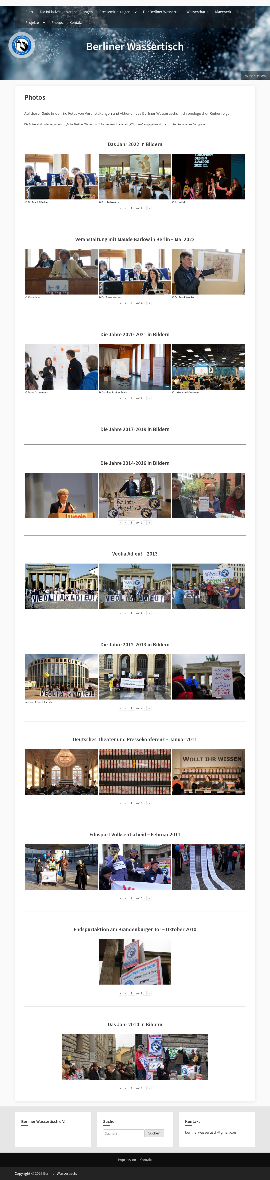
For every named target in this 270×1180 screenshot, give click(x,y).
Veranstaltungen (79, 11)
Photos (57, 22)
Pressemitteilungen (114, 11)
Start (29, 11)
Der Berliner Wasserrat (161, 11)
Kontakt (76, 22)
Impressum (127, 1159)
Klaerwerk (223, 11)
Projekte (32, 22)
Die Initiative (49, 11)
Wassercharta (197, 11)
